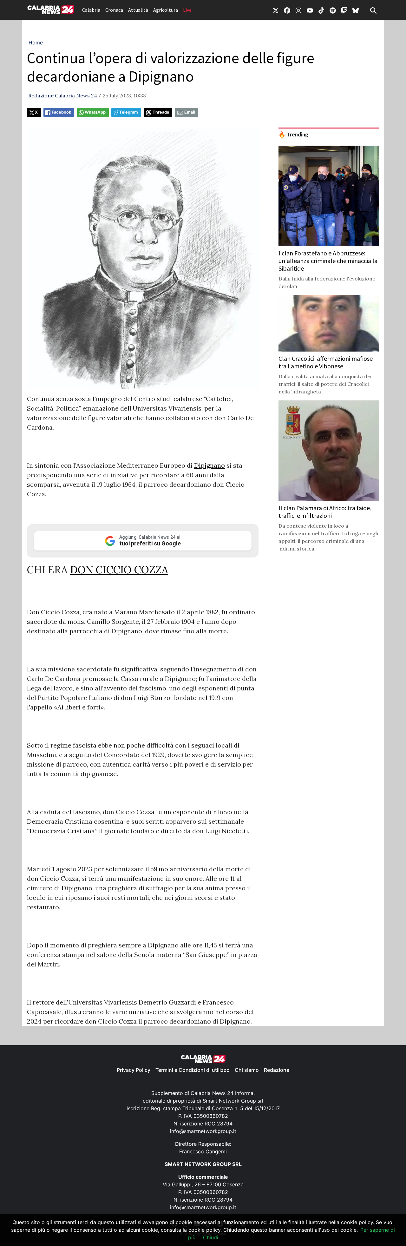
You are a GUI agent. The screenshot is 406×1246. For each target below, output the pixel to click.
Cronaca (114, 10)
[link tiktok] (321, 10)
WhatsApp (95, 112)
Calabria (91, 10)
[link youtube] (310, 10)
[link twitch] (344, 10)
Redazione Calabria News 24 (62, 95)
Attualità (138, 10)
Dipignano (209, 465)
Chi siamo (247, 1070)
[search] (373, 10)
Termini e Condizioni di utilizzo (192, 1070)
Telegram (128, 112)
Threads (161, 112)
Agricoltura (165, 10)
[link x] (275, 10)
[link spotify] (332, 10)
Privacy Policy (133, 1070)
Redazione (276, 1070)
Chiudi (210, 1237)
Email (189, 112)
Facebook (61, 112)
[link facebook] (287, 10)
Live (187, 10)
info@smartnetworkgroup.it (203, 1131)
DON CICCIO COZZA (119, 569)
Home (36, 42)
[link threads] (355, 10)
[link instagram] (298, 10)
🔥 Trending (293, 134)
